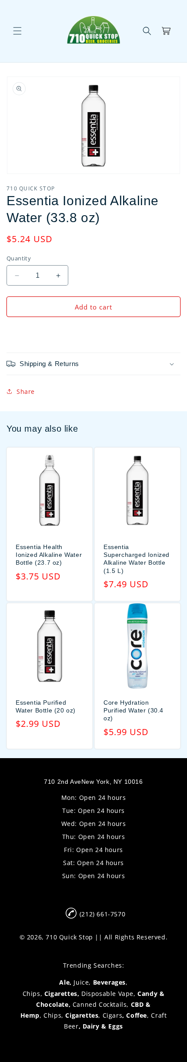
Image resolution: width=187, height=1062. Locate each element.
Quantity (19, 258)
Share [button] (26, 391)
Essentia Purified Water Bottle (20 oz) (46, 706)
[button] (17, 30)
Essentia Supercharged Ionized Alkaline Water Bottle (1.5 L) (137, 558)
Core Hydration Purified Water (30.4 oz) (134, 710)
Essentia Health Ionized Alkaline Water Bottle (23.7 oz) (49, 554)
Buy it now (93, 331)
